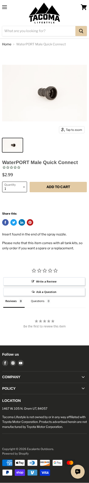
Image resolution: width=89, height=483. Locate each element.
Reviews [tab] (11, 301)
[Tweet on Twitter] (13, 222)
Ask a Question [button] (46, 292)
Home (6, 44)
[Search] (81, 31)
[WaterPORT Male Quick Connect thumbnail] (12, 145)
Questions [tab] (37, 301)
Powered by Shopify (15, 453)
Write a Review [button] (46, 281)
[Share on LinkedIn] (22, 222)
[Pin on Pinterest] (30, 222)
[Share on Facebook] (5, 222)
